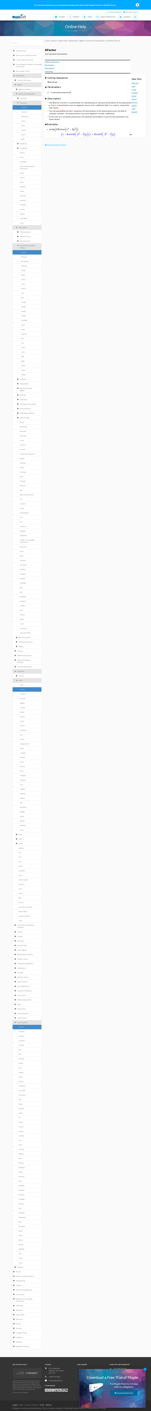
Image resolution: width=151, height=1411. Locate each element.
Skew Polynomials (24, 637)
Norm (22, 182)
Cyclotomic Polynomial (27, 454)
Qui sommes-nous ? (19, 1364)
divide (23, 275)
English (21, 1405)
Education (19, 1310)
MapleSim (19, 1342)
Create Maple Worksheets (25, 60)
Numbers (20, 1267)
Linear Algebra (22, 950)
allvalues (21, 848)
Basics (22, 422)
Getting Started (21, 51)
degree (22, 458)
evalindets (23, 162)
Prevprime (23, 565)
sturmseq (23, 628)
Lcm (21, 517)
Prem (21, 551)
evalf (20, 839)
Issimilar (23, 753)
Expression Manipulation (27, 94)
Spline (22, 619)
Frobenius (23, 730)
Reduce (22, 798)
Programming (20, 1281)
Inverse (21, 1127)
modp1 (23, 311)
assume (21, 676)
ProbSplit (24, 320)
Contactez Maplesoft (114, 12)
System (18, 1324)
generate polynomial (26, 495)
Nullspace (22, 1167)
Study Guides (20, 1315)
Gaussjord (22, 1095)
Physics (18, 1272)
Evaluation (20, 671)
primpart (23, 578)
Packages (20, 973)
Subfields (23, 825)
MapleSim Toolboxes (22, 1346)
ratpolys (22, 606)
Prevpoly (23, 560)
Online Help (62, 41)
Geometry (20, 941)
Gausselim (22, 1090)
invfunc (22, 178)
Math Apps (19, 1306)
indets (22, 173)
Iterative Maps (22, 945)
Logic (19, 1004)
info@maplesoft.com (55, 1380)
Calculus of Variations (24, 991)
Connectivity (20, 1294)
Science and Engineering (24, 1290)
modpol (23, 316)
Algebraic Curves (25, 236)
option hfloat (23, 911)
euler (21, 476)
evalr (20, 889)
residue (22, 209)
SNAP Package (24, 418)
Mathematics (20, 76)
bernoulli (23, 431)
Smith (20, 1235)
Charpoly (22, 1041)
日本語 (42, 1405)
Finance (19, 932)
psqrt (23, 329)
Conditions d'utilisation (55, 1408)
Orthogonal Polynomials (28, 404)
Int (20, 1118)
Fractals (20, 936)
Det (20, 1050)
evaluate (23, 481)
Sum (20, 1253)
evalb (20, 866)
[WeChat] (66, 1390)
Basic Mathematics (23, 986)
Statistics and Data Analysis (25, 1276)
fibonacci (23, 486)
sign (21, 610)
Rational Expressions (26, 642)
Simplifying (23, 144)
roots (23, 352)
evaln (20, 875)
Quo (21, 587)
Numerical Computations (25, 963)
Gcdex (22, 739)
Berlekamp (24, 116)
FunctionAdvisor (22, 1013)
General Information (24, 80)
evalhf (21, 843)
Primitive (23, 569)
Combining (23, 148)
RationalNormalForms (27, 413)
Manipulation (24, 384)
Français (28, 1405)
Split (22, 356)
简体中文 (49, 1405)
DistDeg (24, 266)
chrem (22, 440)
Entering (23, 472)
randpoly (23, 601)
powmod (23, 200)
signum (22, 214)
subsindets (23, 218)
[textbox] (63, 129)
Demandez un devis (131, 12)
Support (54, 41)
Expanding (23, 98)
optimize (22, 187)
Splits (23, 139)
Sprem (23, 366)
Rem (22, 338)
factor (23, 125)
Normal (22, 766)
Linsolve (21, 1149)
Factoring (23, 103)
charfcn (22, 153)
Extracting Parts (25, 241)
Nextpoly (23, 531)
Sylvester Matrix (25, 633)
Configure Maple (21, 1333)
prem (21, 556)
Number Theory (22, 959)
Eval (20, 857)
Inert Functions (22, 1022)
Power (22, 191)
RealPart (23, 794)
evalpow (21, 884)
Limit (20, 1145)
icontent (22, 504)
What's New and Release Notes (26, 55)
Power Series (21, 1009)
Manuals (19, 1328)
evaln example (23, 880)
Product (21, 1204)
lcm (21, 522)
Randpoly (23, 597)
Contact (48, 1364)
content (22, 449)
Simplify (22, 812)
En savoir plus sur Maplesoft (20, 1392)
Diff (20, 1054)
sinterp (22, 615)
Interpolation (24, 513)
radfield (22, 789)
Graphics (19, 1285)
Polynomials (23, 227)
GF (21, 499)
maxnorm (23, 526)
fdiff (20, 898)
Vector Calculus (22, 982)
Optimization (21, 968)
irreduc (23, 307)
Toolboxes (19, 1337)
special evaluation (24, 916)
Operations (24, 399)
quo (21, 592)
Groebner (23, 379)
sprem (23, 370)
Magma (21, 646)
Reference (19, 1319)
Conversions (21, 995)
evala (21, 157)
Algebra (19, 85)
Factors (23, 130)
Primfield (23, 205)
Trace (22, 223)
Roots (23, 347)
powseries (23, 547)
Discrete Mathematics (24, 667)
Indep (22, 748)
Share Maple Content (23, 71)
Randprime (22, 1217)
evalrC (21, 893)
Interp (22, 508)
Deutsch (35, 1405)
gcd (22, 298)
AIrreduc (23, 698)
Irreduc (23, 302)
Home (47, 41)
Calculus (20, 651)
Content (23, 445)
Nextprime (23, 535)
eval (20, 862)
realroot (24, 334)
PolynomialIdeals (25, 232)
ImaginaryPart (24, 744)
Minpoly (22, 757)
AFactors (24, 112)
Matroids (23, 395)
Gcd (22, 293)
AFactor (24, 107)
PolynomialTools (25, 409)
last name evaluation (25, 907)
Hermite (21, 1108)
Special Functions (23, 977)
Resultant (23, 807)
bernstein (23, 436)
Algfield (22, 703)
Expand (22, 717)
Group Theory (22, 1018)
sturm (22, 624)
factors (23, 135)
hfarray (21, 902)
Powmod (23, 196)
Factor (23, 121)
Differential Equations (24, 655)
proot (23, 325)
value (20, 920)
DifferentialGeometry (24, 1000)
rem (22, 343)
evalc (20, 834)
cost (20, 852)
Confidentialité (68, 1408)
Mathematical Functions (25, 954)
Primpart (23, 574)
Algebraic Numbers (25, 89)
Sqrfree (23, 375)
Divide (23, 270)
